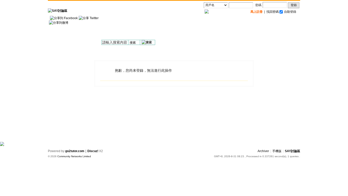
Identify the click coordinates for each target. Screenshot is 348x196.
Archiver (263, 151)
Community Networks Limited (74, 156)
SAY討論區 (292, 151)
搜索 (133, 42)
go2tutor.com (74, 151)
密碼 (258, 5)
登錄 (294, 5)
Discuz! (92, 151)
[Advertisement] (207, 28)
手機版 (277, 151)
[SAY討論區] (57, 11)
